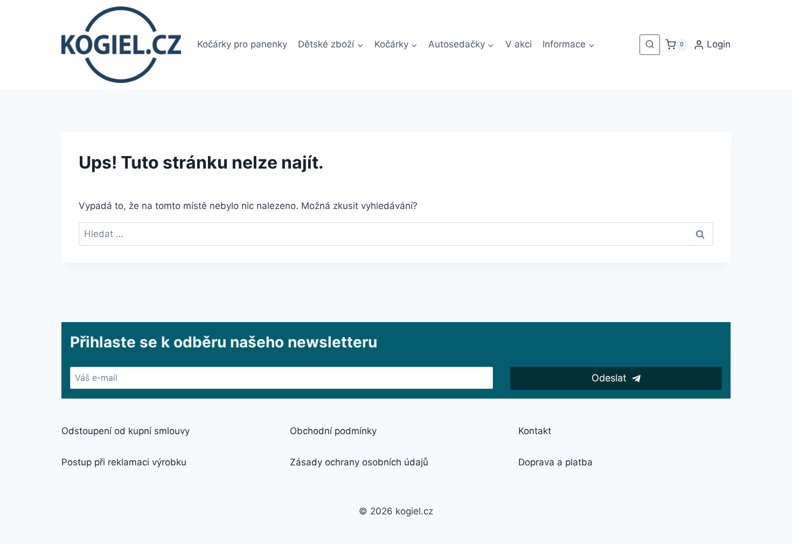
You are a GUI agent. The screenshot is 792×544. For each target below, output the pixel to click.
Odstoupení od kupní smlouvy (125, 431)
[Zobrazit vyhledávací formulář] (650, 44)
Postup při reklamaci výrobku (123, 462)
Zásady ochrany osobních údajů (359, 462)
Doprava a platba (555, 462)
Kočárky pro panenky (242, 44)
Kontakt (534, 431)
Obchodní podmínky (333, 431)
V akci (518, 44)
